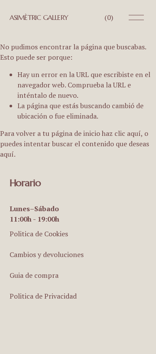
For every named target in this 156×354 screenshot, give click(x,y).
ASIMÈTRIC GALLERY (39, 17)
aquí (7, 154)
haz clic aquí (121, 133)
